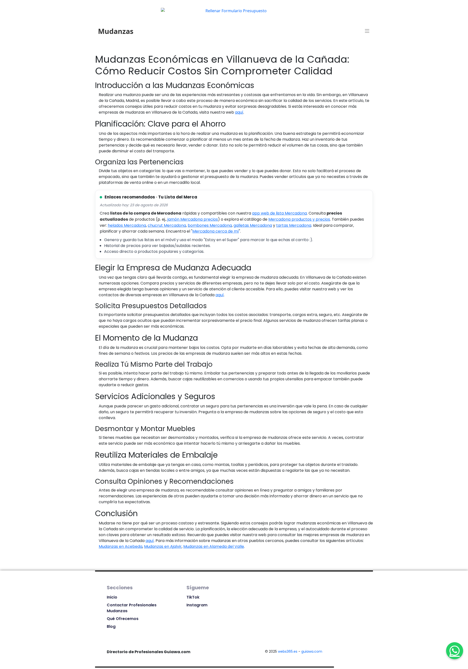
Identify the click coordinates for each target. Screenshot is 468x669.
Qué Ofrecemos (122, 618)
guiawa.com (311, 651)
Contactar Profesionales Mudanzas (131, 608)
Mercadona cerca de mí (215, 231)
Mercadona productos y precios (299, 219)
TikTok (192, 597)
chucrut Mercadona (167, 225)
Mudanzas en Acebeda (120, 546)
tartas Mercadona (293, 225)
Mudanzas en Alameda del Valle (213, 546)
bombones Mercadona (210, 225)
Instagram (196, 605)
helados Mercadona (127, 225)
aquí (239, 112)
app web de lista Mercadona (279, 213)
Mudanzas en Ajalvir (163, 546)
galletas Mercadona (253, 225)
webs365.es (287, 651)
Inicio (112, 597)
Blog (111, 626)
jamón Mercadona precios (192, 219)
